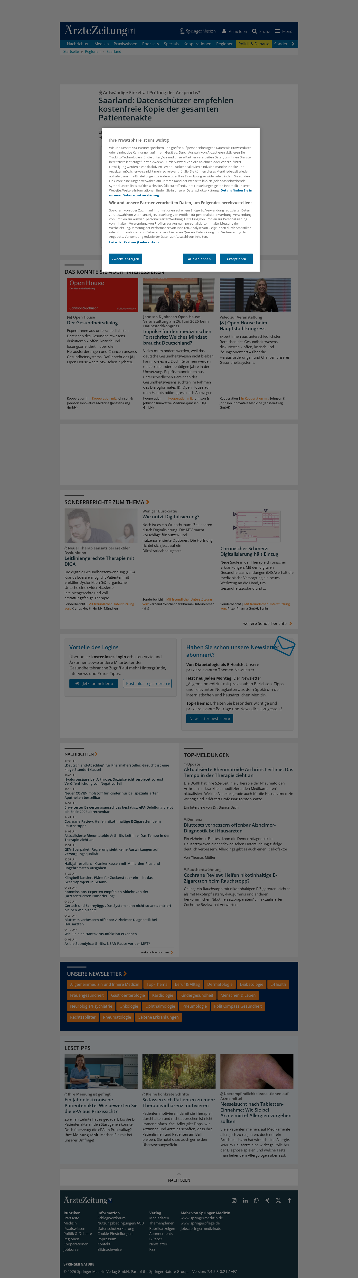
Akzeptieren (236, 259)
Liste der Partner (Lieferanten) (134, 242)
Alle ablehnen (199, 259)
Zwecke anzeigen (125, 259)
